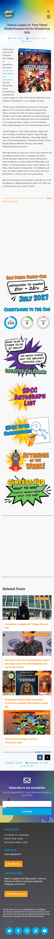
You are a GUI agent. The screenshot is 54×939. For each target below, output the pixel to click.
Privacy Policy (8, 922)
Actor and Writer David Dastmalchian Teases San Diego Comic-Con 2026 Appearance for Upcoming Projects (26, 664)
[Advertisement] (27, 4)
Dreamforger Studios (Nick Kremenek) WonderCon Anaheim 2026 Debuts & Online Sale (26, 703)
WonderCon (11, 201)
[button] (48, 11)
